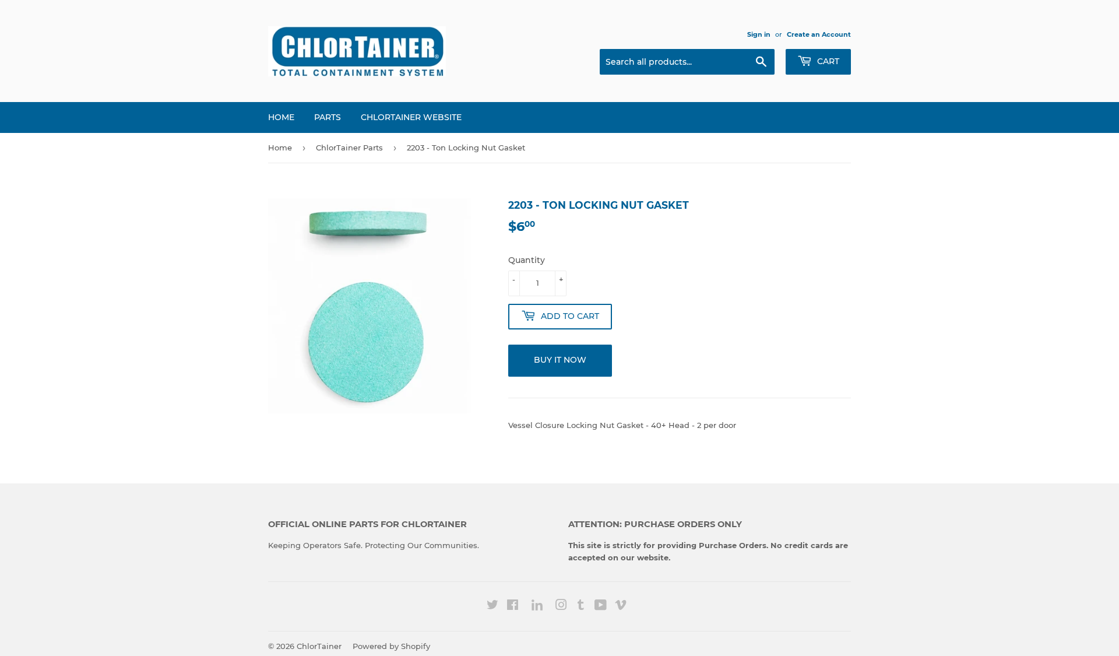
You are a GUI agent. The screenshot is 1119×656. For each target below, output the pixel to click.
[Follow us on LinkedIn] (537, 606)
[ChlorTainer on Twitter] (492, 606)
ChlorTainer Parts (349, 147)
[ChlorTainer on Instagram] (561, 606)
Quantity (526, 260)
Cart (827, 61)
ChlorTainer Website (411, 117)
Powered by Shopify (391, 646)
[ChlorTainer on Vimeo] (621, 606)
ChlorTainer (319, 646)
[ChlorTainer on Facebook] (512, 606)
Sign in (758, 34)
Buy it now (560, 360)
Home (281, 117)
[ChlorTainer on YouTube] (600, 606)
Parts (327, 117)
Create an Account (819, 34)
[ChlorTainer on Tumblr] (580, 606)
